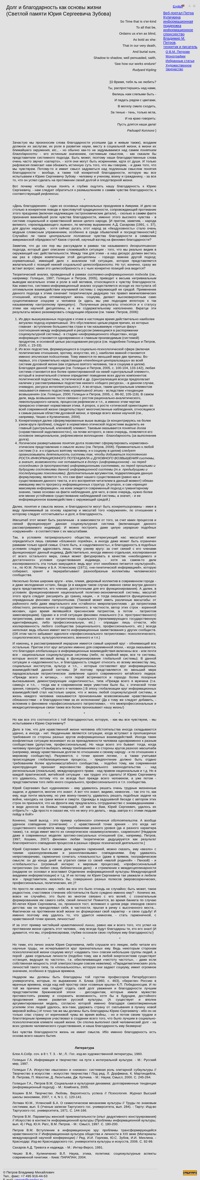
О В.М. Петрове (178, 51)
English (174, 6)
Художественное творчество (179, 67)
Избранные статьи (180, 60)
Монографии (175, 56)
